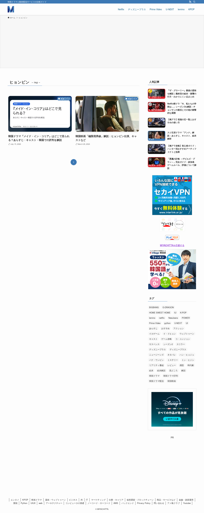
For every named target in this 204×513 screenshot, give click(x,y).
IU (175, 312)
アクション (178, 328)
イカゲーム (154, 333)
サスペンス (154, 344)
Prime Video (154, 323)
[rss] (190, 2)
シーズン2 (168, 344)
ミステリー (173, 359)
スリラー (181, 344)
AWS (115, 503)
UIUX (33, 503)
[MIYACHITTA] (11, 9)
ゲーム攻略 (166, 338)
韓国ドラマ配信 (156, 380)
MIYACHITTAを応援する (172, 245)
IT (87, 499)
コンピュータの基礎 (75, 503)
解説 (183, 370)
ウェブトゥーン (187, 333)
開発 (15, 503)
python (167, 323)
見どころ (173, 370)
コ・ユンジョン (182, 338)
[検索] (194, 2)
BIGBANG (154, 307)
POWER (186, 317)
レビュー (172, 365)
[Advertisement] (102, 43)
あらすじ (153, 328)
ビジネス (73, 499)
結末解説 (161, 370)
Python (24, 503)
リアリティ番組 (156, 365)
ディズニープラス (157, 349)
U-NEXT (178, 323)
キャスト (153, 338)
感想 (182, 365)
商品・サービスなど (166, 499)
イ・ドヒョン (169, 333)
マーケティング (98, 499)
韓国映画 (172, 380)
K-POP (183, 312)
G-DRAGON (168, 307)
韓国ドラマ (154, 375)
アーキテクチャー (54, 503)
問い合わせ (159, 503)
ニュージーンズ (156, 354)
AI (82, 499)
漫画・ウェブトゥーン (55, 499)
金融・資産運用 (186, 499)
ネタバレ (172, 354)
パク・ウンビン (156, 359)
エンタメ (15, 499)
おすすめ (165, 328)
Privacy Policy (143, 503)
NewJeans (173, 317)
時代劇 (191, 365)
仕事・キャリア (116, 499)
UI (187, 323)
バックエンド (127, 503)
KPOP (25, 499)
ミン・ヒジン (188, 359)
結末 (151, 370)
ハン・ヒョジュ (187, 354)
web (40, 503)
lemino (152, 317)
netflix (162, 317)
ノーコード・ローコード (98, 503)
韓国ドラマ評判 (170, 375)
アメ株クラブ (173, 503)
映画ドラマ (36, 499)
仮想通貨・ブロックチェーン (140, 499)
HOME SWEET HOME (159, 312)
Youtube (187, 503)
